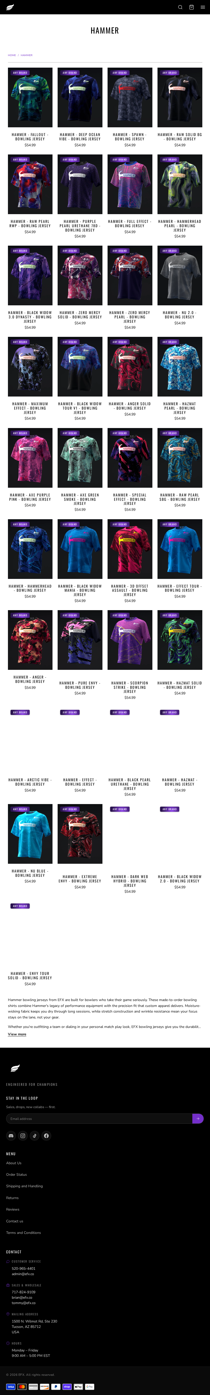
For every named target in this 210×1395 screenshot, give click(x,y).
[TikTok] (34, 1136)
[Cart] (191, 7)
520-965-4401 (23, 1268)
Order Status (16, 1174)
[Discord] (11, 1136)
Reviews (12, 1209)
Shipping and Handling (24, 1186)
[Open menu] (203, 7)
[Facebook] (46, 1136)
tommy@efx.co (24, 1302)
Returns (12, 1197)
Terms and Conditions (23, 1232)
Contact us (14, 1221)
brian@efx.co (22, 1297)
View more (17, 1034)
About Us (14, 1163)
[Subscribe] (198, 1118)
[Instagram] (23, 1136)
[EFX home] (10, 7)
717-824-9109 (23, 1292)
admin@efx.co (23, 1274)
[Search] (180, 7)
